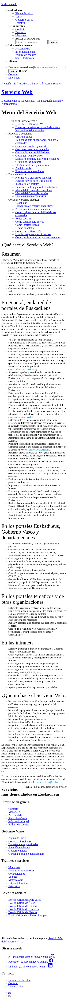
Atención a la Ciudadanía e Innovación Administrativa (31, 83)
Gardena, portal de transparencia (26, 853)
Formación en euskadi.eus (29, 171)
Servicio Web (17, 92)
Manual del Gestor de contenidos (33, 190)
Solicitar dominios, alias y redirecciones (37, 158)
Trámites (20, 22)
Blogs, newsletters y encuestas (32, 165)
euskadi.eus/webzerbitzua (23, 369)
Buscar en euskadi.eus (27, 38)
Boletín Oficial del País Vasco (24, 899)
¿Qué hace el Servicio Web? (30, 124)
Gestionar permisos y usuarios (31, 146)
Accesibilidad (22, 48)
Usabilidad (21, 202)
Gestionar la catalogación (29, 155)
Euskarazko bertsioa (19, 980)
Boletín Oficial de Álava (21, 902)
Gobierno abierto (17, 850)
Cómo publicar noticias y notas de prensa (38, 237)
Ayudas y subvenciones (21, 870)
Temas (18, 16)
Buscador (20, 32)
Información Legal (18, 821)
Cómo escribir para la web (29, 221)
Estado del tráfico (18, 883)
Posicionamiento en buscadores (32, 209)
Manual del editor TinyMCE (31, 196)
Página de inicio (24, 13)
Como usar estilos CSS (28, 231)
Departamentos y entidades (23, 844)
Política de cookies (25, 54)
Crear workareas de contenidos (32, 149)
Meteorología (15, 879)
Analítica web (23, 168)
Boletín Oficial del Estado (22, 912)
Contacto (20, 29)
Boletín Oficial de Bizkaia (22, 906)
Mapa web (21, 35)
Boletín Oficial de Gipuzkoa (23, 909)
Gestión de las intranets (28, 161)
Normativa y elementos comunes (33, 177)
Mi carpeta (14, 77)
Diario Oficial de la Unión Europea (27, 915)
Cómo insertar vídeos (27, 224)
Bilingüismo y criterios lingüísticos (34, 205)
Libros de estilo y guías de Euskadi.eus (36, 187)
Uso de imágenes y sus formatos (33, 234)
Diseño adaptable (24, 227)
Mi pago (13, 876)
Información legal (25, 51)
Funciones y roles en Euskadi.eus (33, 180)
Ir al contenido (9, 4)
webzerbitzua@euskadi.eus (50, 782)
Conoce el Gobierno (19, 841)
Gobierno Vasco (24, 19)
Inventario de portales (27, 183)
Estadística (14, 886)
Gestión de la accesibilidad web (32, 152)
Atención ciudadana (19, 847)
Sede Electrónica (24, 57)
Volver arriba (15, 986)
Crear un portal (23, 136)
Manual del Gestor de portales (31, 193)
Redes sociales (23, 218)
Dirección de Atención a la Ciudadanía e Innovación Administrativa (37, 129)
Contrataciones (16, 873)
